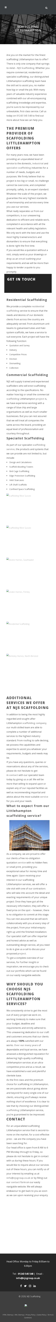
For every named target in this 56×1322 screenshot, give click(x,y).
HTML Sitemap (8, 1315)
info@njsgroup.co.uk (18, 1177)
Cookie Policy (41, 1315)
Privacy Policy (30, 1315)
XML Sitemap (19, 1315)
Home (16, 33)
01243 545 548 (24, 115)
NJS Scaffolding (25, 68)
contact (13, 775)
